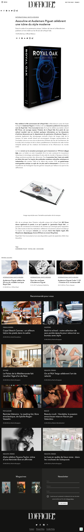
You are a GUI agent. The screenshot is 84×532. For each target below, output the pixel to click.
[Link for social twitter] (36, 525)
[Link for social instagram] (44, 525)
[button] (40, 488)
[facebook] (4, 11)
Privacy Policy (70, 499)
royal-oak (32, 249)
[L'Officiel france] (42, 4)
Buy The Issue (69, 2)
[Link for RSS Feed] (47, 525)
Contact (31, 529)
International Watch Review (27, 17)
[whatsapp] (14, 11)
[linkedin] (9, 11)
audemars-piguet (21, 249)
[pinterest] (6, 11)
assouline (40, 249)
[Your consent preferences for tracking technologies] (81, 529)
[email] (1, 11)
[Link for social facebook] (40, 525)
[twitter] (11, 11)
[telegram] (17, 11)
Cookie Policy (50, 529)
